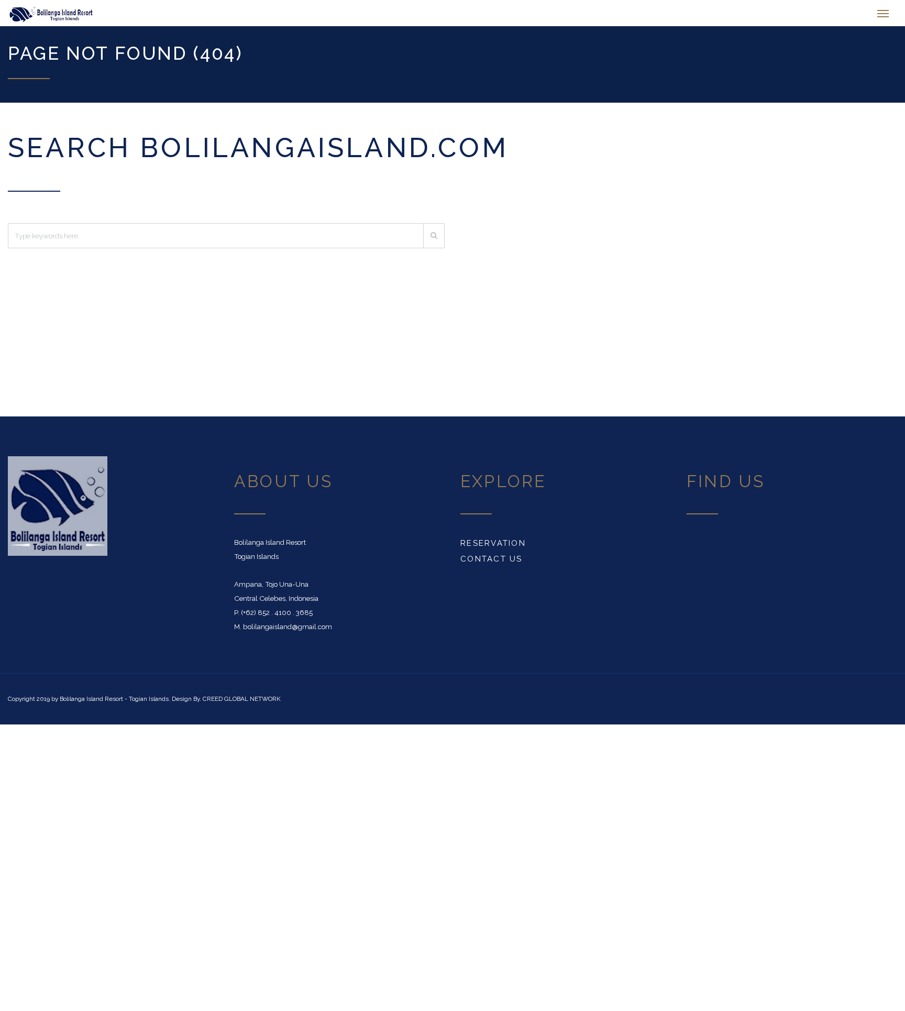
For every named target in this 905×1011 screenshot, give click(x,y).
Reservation (493, 548)
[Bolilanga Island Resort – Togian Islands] (75, 16)
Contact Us (491, 564)
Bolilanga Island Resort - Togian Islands (114, 704)
